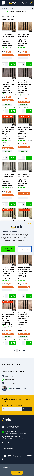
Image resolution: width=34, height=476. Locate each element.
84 (24, 350)
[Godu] (13, 3)
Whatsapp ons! (9, 379)
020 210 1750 (9, 376)
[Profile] (26, 3)
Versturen (26, 409)
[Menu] (3, 3)
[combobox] (15, 8)
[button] (5, 47)
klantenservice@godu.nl (12, 383)
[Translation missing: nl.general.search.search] (32, 8)
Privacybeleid (28, 223)
